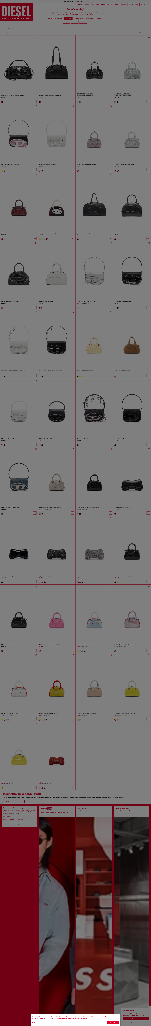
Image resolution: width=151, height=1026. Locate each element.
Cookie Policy (86, 1018)
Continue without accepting (39, 1022)
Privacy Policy (76, 1018)
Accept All (112, 1022)
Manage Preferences (62, 1018)
